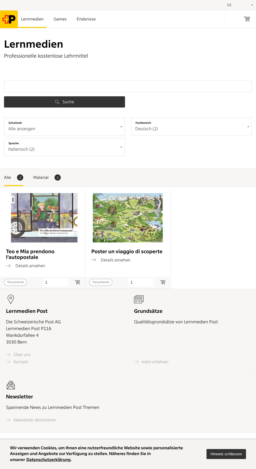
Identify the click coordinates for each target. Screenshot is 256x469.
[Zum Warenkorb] (77, 282)
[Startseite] (9, 19)
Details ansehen (29, 265)
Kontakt (20, 361)
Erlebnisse (86, 19)
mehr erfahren (154, 361)
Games (60, 19)
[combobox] (64, 126)
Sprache (13, 143)
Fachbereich (143, 122)
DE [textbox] (229, 5)
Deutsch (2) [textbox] (146, 128)
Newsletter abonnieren (34, 420)
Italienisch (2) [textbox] (21, 149)
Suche (68, 101)
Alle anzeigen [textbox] (21, 128)
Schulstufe (15, 122)
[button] (226, 454)
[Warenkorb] (247, 19)
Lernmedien (32, 19)
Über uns (21, 354)
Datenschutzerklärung (48, 459)
